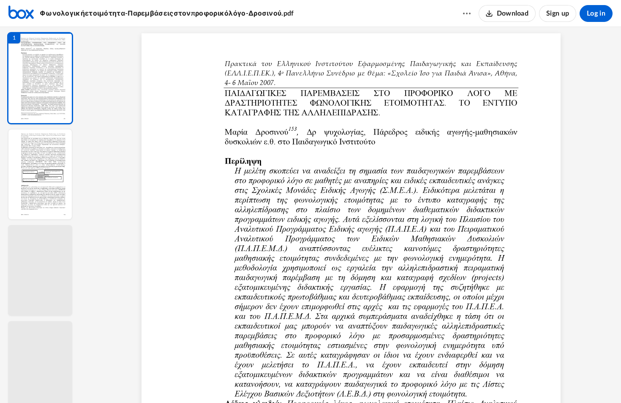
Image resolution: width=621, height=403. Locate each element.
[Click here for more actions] (466, 13)
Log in (596, 13)
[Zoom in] (381, 382)
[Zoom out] (352, 382)
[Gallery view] (413, 382)
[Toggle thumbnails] (273, 382)
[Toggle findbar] (288, 382)
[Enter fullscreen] (429, 382)
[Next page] (334, 382)
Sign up (557, 13)
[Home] (21, 13)
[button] (40, 78)
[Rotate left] (397, 382)
